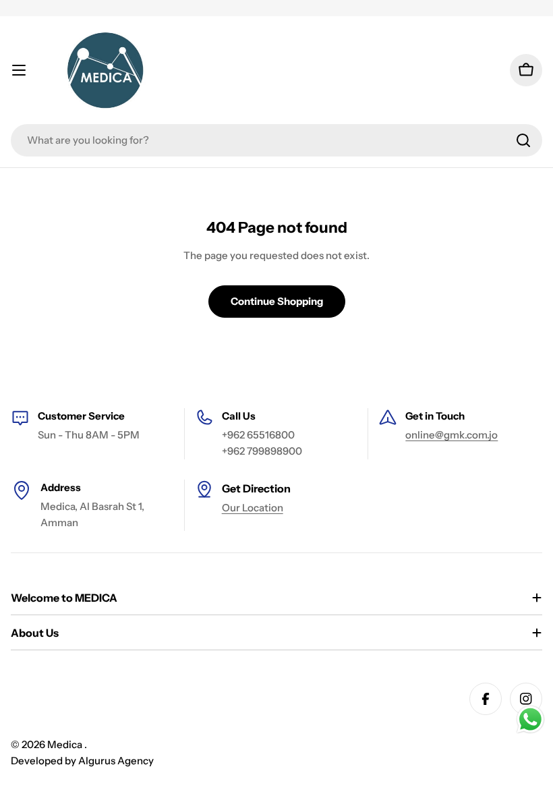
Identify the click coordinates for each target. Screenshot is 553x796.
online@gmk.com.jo (451, 434)
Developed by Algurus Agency (82, 760)
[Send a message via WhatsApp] (530, 719)
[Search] (523, 140)
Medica (65, 744)
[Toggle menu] (19, 70)
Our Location (252, 507)
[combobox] (276, 140)
